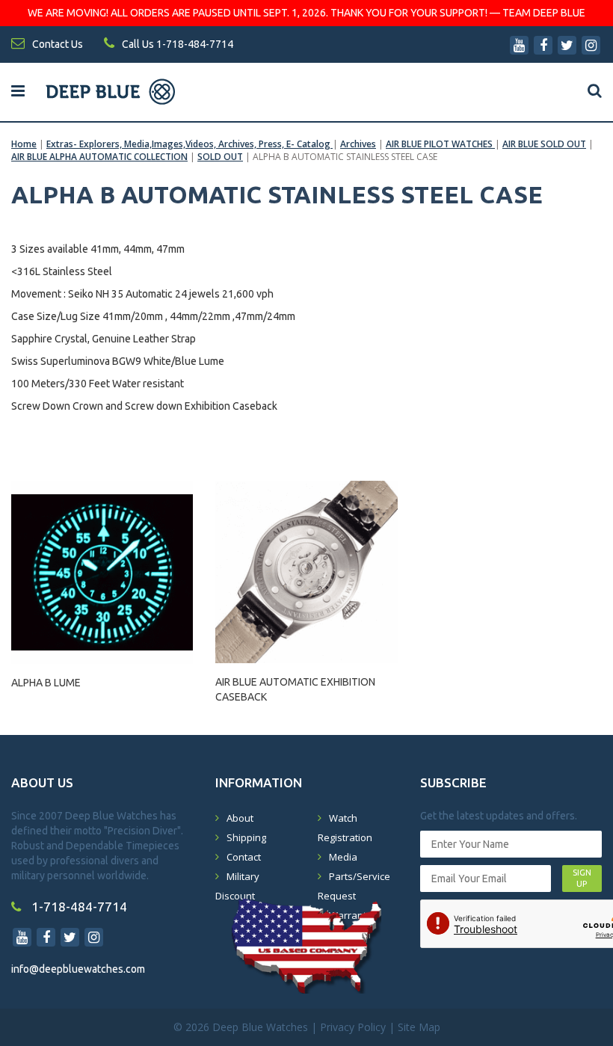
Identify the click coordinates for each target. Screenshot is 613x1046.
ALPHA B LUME (46, 683)
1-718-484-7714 (77, 906)
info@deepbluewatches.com (78, 969)
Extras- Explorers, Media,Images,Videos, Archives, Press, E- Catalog (189, 144)
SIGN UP (582, 878)
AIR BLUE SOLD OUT (544, 144)
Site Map (419, 1027)
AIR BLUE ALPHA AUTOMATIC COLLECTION (99, 156)
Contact (244, 857)
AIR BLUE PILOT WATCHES (440, 144)
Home (24, 144)
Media (343, 857)
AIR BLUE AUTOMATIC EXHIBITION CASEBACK (295, 689)
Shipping (246, 837)
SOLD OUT (220, 156)
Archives (358, 144)
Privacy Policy (353, 1027)
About (240, 818)
